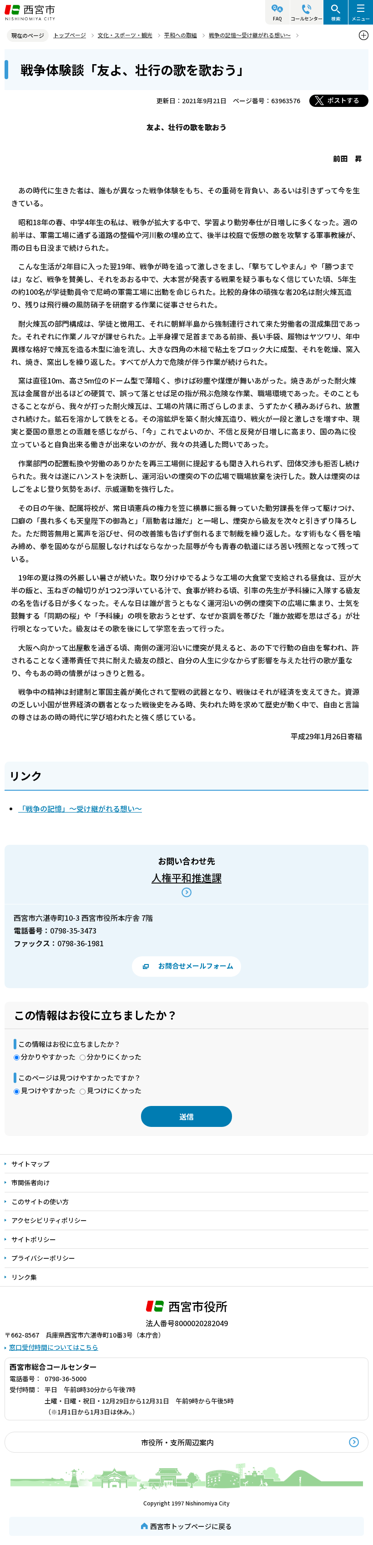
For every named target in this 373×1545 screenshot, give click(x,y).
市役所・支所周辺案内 (177, 1442)
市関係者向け (30, 1182)
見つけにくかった (114, 1090)
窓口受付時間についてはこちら (53, 1347)
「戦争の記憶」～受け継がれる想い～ (80, 808)
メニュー (361, 18)
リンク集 (24, 1277)
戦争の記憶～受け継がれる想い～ (250, 35)
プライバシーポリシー (43, 1257)
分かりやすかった (48, 1056)
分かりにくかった (114, 1056)
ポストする (343, 100)
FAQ (277, 18)
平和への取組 (180, 35)
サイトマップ (30, 1163)
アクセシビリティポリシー (49, 1220)
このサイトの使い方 (40, 1201)
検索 (335, 18)
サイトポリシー (33, 1239)
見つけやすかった (48, 1090)
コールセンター (307, 18)
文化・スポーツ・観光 (125, 35)
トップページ (69, 35)
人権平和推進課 (186, 877)
